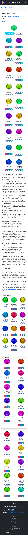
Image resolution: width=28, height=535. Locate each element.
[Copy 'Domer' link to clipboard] (21, 496)
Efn (7, 494)
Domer (21, 494)
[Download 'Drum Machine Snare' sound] (12, 125)
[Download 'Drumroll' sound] (12, 47)
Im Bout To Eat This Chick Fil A (7, 467)
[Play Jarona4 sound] (5, 341)
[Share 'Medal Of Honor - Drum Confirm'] (20, 63)
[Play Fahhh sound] (7, 362)
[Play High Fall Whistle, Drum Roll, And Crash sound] (19, 70)
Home (2, 8)
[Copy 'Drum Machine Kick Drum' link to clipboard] (18, 125)
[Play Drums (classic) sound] (9, 101)
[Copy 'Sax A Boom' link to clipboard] (5, 321)
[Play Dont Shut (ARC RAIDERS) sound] (7, 373)
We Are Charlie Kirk (21, 406)
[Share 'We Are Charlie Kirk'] (23, 408)
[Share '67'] (23, 368)
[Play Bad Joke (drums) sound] (9, 162)
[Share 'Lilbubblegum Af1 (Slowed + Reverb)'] (16, 350)
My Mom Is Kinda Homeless (21, 454)
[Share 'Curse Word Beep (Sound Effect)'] (16, 309)
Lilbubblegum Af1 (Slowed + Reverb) (14, 346)
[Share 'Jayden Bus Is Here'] (23, 470)
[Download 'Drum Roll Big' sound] (22, 108)
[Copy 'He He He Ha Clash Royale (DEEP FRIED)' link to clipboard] (21, 485)
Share (19, 33)
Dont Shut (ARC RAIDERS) (7, 378)
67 (20, 366)
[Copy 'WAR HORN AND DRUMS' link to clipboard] (18, 170)
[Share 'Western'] (7, 335)
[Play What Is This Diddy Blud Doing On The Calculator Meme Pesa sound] (21, 413)
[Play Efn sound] (7, 489)
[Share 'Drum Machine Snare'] (10, 125)
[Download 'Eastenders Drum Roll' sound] (12, 94)
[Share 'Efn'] (9, 496)
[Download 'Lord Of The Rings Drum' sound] (12, 77)
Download (10, 33)
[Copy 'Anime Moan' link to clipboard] (21, 393)
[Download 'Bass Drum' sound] (12, 154)
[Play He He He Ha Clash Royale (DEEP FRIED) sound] (21, 476)
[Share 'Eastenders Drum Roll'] (10, 94)
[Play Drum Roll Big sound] (19, 101)
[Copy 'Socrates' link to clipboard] (23, 347)
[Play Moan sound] (7, 434)
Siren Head (14, 319)
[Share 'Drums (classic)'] (10, 109)
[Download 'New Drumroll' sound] (12, 60)
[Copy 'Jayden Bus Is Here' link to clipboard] (21, 470)
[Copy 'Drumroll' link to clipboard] (8, 47)
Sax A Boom (5, 319)
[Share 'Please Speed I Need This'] (9, 421)
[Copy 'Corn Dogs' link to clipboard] (14, 335)
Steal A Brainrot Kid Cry (7, 392)
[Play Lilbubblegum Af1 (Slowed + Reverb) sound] (14, 341)
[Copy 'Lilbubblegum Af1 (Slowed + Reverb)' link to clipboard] (14, 350)
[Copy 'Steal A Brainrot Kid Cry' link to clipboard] (7, 396)
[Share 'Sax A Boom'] (7, 321)
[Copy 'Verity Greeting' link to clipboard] (21, 381)
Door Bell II (22, 333)
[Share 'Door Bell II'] (24, 335)
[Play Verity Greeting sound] (21, 373)
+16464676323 (11, 511)
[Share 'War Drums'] (20, 47)
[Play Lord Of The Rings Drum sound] (9, 70)
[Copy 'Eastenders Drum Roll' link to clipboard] (8, 94)
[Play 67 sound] (21, 362)
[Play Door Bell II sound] (23, 328)
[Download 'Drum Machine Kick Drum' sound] (22, 125)
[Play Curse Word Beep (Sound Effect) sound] (14, 300)
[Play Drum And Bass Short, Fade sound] (9, 132)
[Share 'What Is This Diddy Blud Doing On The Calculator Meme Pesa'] (23, 425)
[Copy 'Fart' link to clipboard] (7, 454)
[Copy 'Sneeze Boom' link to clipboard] (5, 306)
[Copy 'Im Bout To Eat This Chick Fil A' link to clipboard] (7, 471)
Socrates (22, 345)
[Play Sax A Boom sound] (5, 315)
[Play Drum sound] (14, 28)
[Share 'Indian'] (9, 407)
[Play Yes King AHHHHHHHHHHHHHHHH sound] (21, 434)
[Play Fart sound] (7, 448)
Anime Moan (21, 391)
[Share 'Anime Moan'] (23, 393)
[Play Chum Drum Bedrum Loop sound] (19, 132)
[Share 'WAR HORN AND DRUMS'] (20, 170)
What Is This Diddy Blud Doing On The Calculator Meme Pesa (21, 420)
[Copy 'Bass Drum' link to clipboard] (8, 154)
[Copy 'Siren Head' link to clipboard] (14, 321)
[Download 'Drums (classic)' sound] (12, 109)
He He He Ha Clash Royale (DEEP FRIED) (21, 481)
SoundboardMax (14, 2)
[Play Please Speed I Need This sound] (7, 413)
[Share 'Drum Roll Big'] (20, 108)
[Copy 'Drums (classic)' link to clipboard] (8, 109)
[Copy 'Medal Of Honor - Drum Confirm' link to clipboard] (18, 63)
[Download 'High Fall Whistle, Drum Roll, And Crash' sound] (22, 80)
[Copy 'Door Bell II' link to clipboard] (23, 335)
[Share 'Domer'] (23, 496)
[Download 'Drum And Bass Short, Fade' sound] (12, 141)
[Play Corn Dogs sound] (14, 328)
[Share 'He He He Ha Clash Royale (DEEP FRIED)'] (23, 485)
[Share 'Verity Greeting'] (23, 381)
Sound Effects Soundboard (12, 8)
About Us (14, 518)
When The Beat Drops (22, 305)
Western (5, 333)
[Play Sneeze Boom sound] (5, 300)
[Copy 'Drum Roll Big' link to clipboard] (18, 108)
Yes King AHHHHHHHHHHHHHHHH (21, 440)
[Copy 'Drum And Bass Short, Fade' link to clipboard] (8, 141)
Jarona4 (5, 345)
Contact (14, 519)
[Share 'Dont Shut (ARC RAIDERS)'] (9, 382)
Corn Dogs (14, 333)
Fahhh (7, 366)
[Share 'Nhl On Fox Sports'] (24, 323)
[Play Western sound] (5, 328)
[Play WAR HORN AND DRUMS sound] (19, 162)
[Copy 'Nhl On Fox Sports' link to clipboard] (23, 323)
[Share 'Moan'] (9, 441)
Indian (7, 405)
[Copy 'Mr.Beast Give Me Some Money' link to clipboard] (7, 485)
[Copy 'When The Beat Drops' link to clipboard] (23, 308)
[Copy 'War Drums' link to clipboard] (18, 47)
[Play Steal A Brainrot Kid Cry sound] (7, 387)
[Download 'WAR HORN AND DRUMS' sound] (22, 170)
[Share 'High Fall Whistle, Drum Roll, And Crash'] (20, 80)
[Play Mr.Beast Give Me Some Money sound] (7, 476)
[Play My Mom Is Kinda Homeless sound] (21, 448)
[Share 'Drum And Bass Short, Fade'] (10, 141)
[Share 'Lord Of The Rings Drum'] (10, 77)
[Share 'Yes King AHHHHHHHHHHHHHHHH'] (23, 443)
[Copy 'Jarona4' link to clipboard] (5, 347)
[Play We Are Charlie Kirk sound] (21, 401)
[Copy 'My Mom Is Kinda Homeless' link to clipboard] (21, 457)
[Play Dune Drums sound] (19, 87)
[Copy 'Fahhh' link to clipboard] (7, 368)
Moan (7, 438)
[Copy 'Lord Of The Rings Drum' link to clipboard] (8, 77)
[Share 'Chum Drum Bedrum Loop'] (20, 139)
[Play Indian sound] (7, 401)
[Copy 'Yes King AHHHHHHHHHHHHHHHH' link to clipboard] (21, 443)
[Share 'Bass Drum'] (10, 154)
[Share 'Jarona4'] (7, 347)
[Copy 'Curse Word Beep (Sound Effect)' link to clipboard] (14, 309)
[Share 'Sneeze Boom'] (7, 306)
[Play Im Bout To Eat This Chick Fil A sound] (7, 462)
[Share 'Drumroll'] (10, 47)
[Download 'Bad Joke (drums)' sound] (12, 170)
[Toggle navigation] (25, 2)
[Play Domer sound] (21, 489)
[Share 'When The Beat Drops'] (24, 308)
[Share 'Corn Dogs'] (16, 335)
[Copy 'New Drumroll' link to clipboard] (8, 60)
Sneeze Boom (5, 304)
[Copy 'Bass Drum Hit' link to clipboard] (18, 155)
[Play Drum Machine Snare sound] (9, 116)
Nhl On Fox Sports (22, 320)
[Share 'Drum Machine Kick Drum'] (20, 125)
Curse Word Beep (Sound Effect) (14, 306)
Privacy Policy (14, 521)
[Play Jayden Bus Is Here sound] (21, 462)
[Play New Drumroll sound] (9, 54)
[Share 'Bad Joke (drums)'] (10, 170)
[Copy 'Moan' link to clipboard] (7, 441)
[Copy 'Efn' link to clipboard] (7, 496)
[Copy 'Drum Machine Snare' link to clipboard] (8, 125)
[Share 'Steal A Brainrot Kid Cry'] (9, 396)
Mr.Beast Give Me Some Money (7, 481)
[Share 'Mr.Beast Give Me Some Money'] (9, 485)
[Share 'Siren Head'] (16, 321)
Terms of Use (14, 523)
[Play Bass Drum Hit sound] (19, 147)
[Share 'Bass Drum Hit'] (20, 155)
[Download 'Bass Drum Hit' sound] (22, 155)
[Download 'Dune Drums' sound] (22, 93)
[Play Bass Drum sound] (9, 147)
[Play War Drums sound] (19, 40)
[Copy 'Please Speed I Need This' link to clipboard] (7, 421)
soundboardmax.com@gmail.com (16, 512)
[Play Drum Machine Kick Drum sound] (19, 116)
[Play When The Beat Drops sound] (23, 300)
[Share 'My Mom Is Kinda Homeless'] (23, 457)
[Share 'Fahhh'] (9, 368)
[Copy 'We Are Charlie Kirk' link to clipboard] (21, 408)
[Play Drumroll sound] (9, 40)
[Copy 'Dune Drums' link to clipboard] (18, 93)
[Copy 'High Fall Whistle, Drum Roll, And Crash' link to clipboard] (18, 80)
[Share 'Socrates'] (24, 347)
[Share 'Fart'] (9, 454)
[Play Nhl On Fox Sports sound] (23, 315)
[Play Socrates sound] (23, 341)
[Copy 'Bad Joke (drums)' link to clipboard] (8, 170)
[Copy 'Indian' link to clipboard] (7, 407)
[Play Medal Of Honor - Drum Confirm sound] (19, 54)
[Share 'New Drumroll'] (10, 60)
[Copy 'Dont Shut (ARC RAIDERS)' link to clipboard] (7, 382)
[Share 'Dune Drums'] (20, 93)
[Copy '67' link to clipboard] (21, 368)
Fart (7, 452)
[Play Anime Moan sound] (21, 387)
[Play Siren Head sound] (14, 315)
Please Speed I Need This (7, 418)
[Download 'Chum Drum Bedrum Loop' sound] (22, 139)
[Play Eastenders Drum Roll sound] (9, 87)
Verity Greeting (21, 378)
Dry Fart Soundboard (11, 289)
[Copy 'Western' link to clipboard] (5, 335)
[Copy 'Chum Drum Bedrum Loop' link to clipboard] (18, 139)
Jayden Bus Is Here (21, 467)
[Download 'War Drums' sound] (22, 47)
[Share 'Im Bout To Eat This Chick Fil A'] (9, 471)
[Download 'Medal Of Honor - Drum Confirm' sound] (22, 63)
